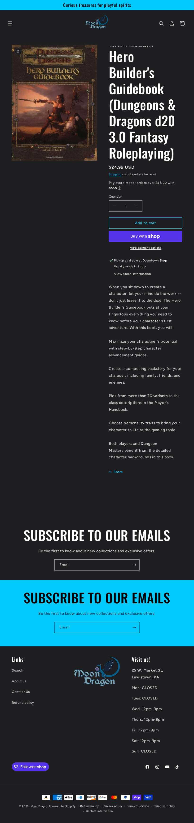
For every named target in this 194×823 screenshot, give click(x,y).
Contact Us (21, 692)
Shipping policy (164, 806)
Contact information (99, 811)
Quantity (115, 196)
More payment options (145, 247)
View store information (132, 274)
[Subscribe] (134, 565)
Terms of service (138, 806)
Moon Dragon (40, 806)
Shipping (115, 174)
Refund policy (23, 703)
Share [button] (118, 472)
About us (19, 681)
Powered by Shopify (62, 806)
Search (17, 670)
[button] (10, 23)
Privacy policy (113, 806)
